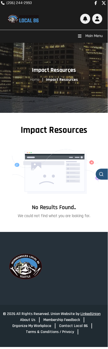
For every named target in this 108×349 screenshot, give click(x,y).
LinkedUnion (90, 313)
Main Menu (94, 36)
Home (35, 79)
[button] (97, 19)
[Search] (102, 174)
